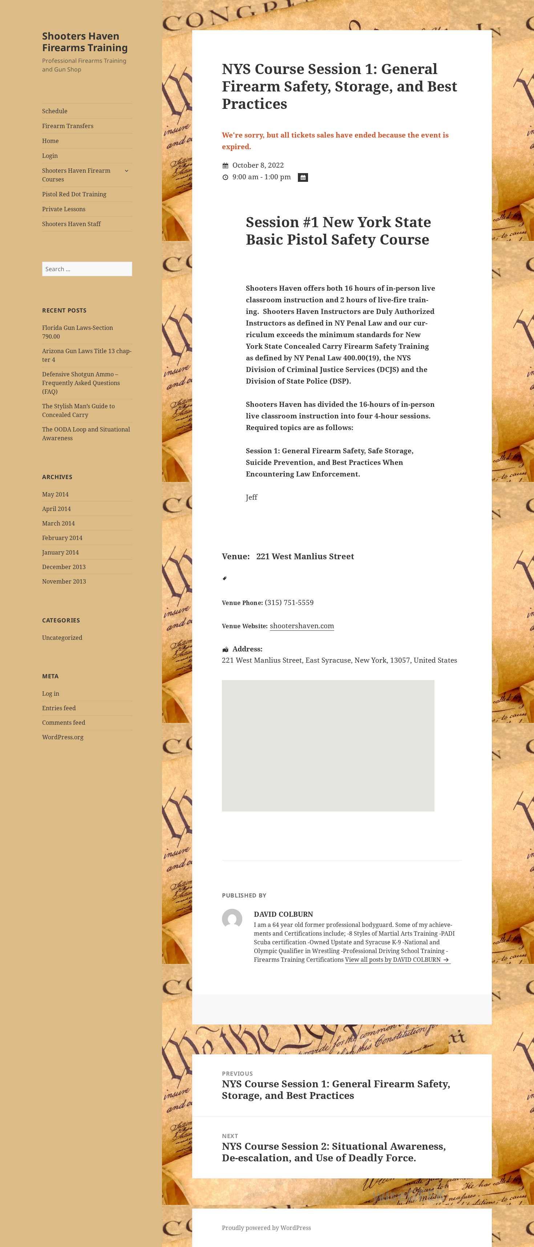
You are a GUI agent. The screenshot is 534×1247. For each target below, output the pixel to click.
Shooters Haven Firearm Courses (76, 175)
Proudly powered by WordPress (266, 1228)
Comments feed (63, 723)
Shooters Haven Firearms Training (85, 41)
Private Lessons (63, 209)
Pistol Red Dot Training (74, 194)
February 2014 (62, 538)
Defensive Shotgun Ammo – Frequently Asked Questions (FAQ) (81, 383)
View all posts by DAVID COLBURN (393, 960)
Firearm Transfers (67, 126)
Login (50, 156)
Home (50, 141)
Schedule (55, 111)
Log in (50, 694)
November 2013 (64, 581)
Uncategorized (62, 638)
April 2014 (56, 509)
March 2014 (58, 523)
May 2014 (55, 494)
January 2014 (60, 552)
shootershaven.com (302, 625)
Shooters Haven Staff (71, 224)
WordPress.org (63, 737)
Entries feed (59, 708)
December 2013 (64, 567)
